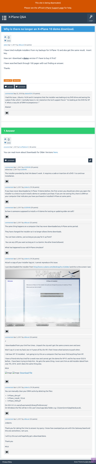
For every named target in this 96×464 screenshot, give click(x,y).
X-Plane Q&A (17, 17)
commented (9, 93)
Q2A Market (89, 462)
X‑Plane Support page (54, 8)
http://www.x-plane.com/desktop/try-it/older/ (52, 267)
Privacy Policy (7, 462)
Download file (26, 373)
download (17, 80)
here (56, 152)
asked (6, 45)
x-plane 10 (8, 80)
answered (7, 147)
